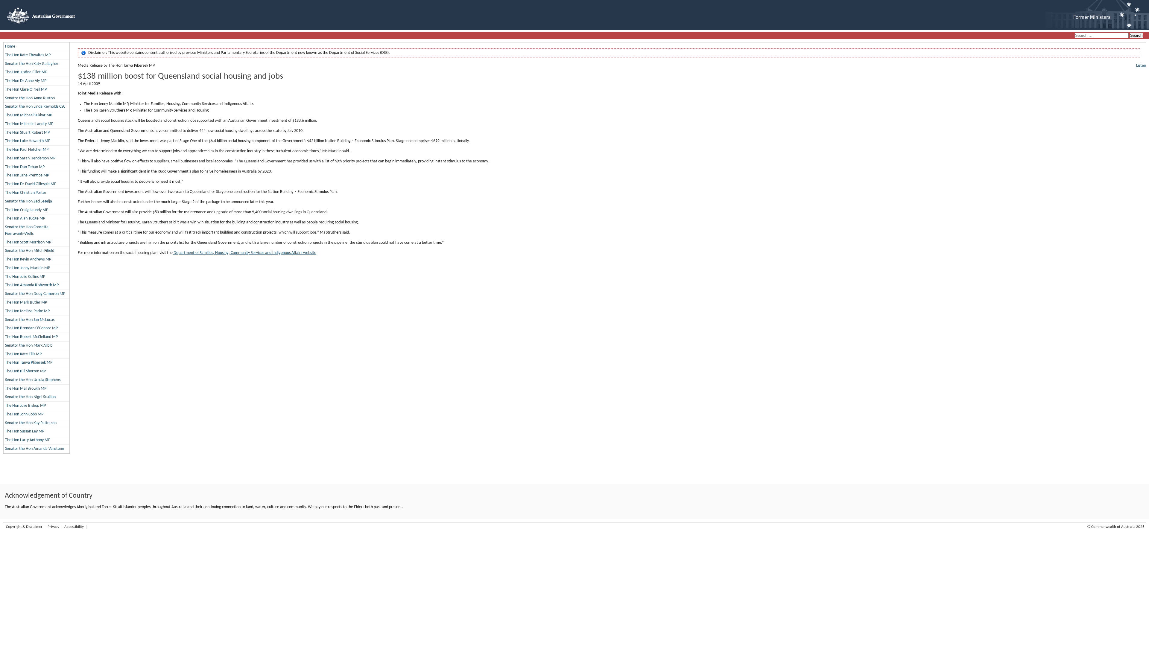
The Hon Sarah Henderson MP (30, 158)
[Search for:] (1102, 36)
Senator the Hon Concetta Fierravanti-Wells (26, 230)
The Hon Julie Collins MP (25, 277)
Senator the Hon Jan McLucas (29, 320)
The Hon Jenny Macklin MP (27, 268)
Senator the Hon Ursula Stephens (32, 380)
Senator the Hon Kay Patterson (31, 423)
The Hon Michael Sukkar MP (28, 115)
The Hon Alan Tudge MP (25, 218)
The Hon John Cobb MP (24, 414)
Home (10, 46)
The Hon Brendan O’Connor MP (31, 328)
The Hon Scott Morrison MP (28, 242)
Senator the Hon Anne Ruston (30, 98)
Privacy (53, 527)
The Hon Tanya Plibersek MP (28, 363)
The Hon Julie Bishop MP (25, 406)
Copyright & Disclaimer (24, 527)
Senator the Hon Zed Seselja (28, 201)
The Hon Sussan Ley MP (24, 431)
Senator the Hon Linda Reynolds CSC (35, 107)
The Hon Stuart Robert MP (27, 133)
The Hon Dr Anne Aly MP (25, 81)
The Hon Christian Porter (25, 193)
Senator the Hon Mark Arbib (28, 346)
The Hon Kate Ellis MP (23, 354)
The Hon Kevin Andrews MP (28, 259)
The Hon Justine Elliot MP (26, 72)
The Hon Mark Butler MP (26, 302)
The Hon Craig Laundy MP (26, 210)
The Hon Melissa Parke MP (27, 311)
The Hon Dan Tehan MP (25, 167)
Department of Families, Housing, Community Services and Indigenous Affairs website (244, 253)
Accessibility (74, 527)
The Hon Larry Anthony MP (27, 440)
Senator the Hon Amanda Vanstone (34, 449)
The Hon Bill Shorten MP (25, 371)
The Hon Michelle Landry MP (29, 124)
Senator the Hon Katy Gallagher (31, 64)
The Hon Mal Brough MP (25, 389)
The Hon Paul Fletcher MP (26, 150)
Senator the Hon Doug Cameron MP (35, 294)
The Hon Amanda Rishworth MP (32, 285)
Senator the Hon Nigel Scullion (30, 397)
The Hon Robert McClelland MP (31, 337)
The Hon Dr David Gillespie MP (30, 184)
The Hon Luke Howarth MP (27, 141)
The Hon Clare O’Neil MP (26, 90)
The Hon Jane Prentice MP (27, 175)
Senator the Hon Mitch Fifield (29, 251)
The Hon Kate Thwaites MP (28, 55)
